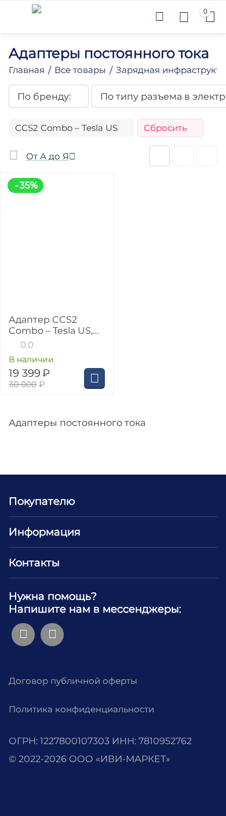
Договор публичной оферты (73, 680)
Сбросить (165, 127)
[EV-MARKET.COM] (36, 15)
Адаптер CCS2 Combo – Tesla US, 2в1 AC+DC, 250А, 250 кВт (51, 325)
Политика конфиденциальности (81, 709)
